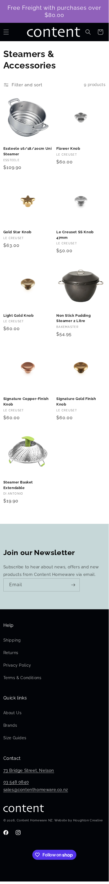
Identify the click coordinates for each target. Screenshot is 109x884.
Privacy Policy (17, 665)
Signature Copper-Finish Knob (26, 401)
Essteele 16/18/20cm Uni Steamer (27, 151)
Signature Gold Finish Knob (76, 401)
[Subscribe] (73, 584)
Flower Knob (68, 148)
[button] (6, 32)
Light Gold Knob (18, 315)
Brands (10, 725)
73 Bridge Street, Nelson (28, 770)
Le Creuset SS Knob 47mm (75, 235)
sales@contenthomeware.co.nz (35, 789)
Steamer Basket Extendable (18, 485)
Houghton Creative (88, 820)
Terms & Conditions (22, 678)
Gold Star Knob (17, 232)
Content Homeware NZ (35, 820)
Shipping (12, 640)
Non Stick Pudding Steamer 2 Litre (73, 318)
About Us (12, 713)
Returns (10, 652)
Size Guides (14, 738)
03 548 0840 (16, 782)
